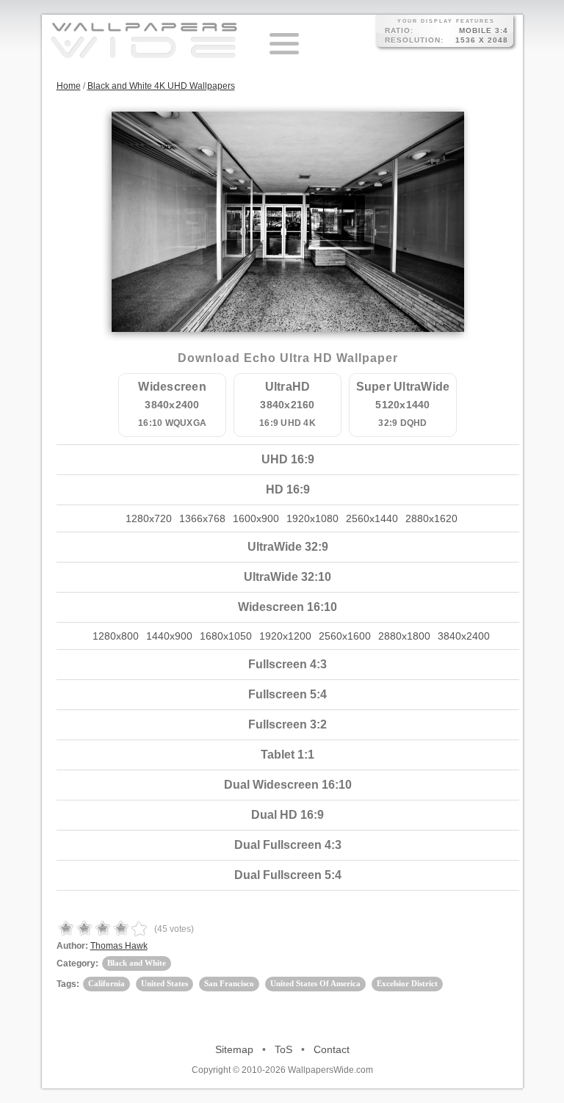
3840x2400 (464, 636)
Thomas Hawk (119, 946)
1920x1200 (285, 636)
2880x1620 (431, 518)
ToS (283, 1049)
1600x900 (256, 518)
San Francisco (229, 983)
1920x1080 (312, 518)
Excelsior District (407, 983)
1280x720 (149, 518)
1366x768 (202, 518)
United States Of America (315, 983)
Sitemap (234, 1049)
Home (69, 86)
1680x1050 (226, 636)
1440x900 (169, 636)
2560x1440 (372, 518)
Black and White (136, 962)
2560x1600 (345, 636)
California (106, 983)
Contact (332, 1049)
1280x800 (116, 636)
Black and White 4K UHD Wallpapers (161, 86)
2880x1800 (404, 636)
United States (164, 983)
